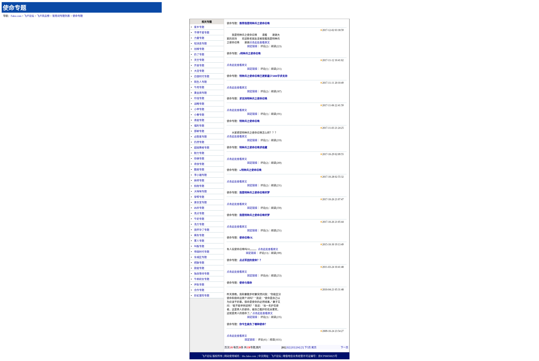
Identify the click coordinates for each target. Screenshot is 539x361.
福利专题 (199, 125)
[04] (298, 347)
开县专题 (199, 65)
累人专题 (199, 240)
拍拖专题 (199, 186)
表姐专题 (199, 120)
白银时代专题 (201, 76)
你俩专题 (199, 158)
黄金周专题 (200, 92)
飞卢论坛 (29, 16)
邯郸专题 (199, 131)
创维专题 (199, 49)
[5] (302, 347)
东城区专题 (200, 257)
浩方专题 (199, 224)
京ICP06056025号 (327, 356)
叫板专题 (199, 246)
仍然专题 (199, 142)
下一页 (344, 347)
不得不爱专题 (201, 32)
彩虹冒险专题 (201, 295)
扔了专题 (199, 54)
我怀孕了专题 (201, 229)
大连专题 (199, 71)
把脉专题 (199, 262)
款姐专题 (199, 268)
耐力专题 (199, 153)
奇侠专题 (199, 164)
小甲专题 (199, 109)
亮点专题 (199, 213)
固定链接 (252, 46)
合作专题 (199, 290)
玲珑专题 (199, 98)
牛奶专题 (199, 218)
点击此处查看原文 (259, 42)
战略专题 (199, 103)
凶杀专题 (199, 208)
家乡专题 (199, 27)
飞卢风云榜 (43, 16)
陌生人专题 (200, 82)
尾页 (313, 347)
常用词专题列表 (61, 16)
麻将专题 (199, 180)
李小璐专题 (200, 175)
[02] (288, 347)
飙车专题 (199, 235)
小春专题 (199, 114)
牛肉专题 (199, 87)
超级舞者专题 (201, 147)
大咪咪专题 (200, 191)
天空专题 (199, 60)
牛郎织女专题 (201, 279)
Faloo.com (16, 16)
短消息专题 (200, 43)
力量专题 (199, 38)
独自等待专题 (201, 273)
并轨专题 (199, 284)
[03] (293, 347)
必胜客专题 (200, 136)
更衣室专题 (200, 202)
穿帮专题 (199, 197)
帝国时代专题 (201, 251)
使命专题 (14, 8)
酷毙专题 (199, 169)
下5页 (307, 347)
